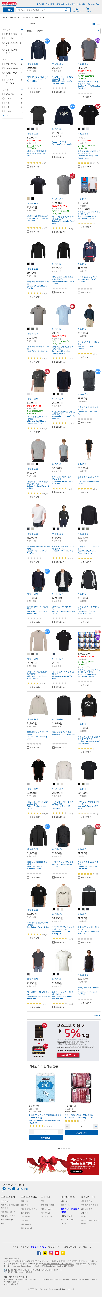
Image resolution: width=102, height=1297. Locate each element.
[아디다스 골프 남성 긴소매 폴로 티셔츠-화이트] (62, 528)
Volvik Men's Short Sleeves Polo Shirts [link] (37, 219)
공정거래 (84, 1213)
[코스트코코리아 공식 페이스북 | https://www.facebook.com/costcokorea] (39, 1254)
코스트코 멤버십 (29, 1196)
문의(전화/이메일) (48, 1205)
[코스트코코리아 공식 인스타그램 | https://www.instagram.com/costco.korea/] (51, 1254)
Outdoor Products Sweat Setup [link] (36, 807)
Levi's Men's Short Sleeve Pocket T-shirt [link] (62, 997)
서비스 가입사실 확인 (12, 1284)
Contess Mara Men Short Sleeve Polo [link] (87, 867)
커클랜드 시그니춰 (8, 1212)
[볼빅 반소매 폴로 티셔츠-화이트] (37, 198)
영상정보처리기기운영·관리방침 (62, 1246)
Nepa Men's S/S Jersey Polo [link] (38, 351)
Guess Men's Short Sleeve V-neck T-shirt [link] (38, 997)
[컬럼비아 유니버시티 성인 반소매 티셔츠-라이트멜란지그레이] (87, 128)
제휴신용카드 (26, 1224)
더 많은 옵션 (32, 63)
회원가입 (24, 1201)
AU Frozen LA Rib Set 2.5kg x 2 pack (79, 1117)
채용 (2, 1223)
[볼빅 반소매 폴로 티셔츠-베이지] (28, 198)
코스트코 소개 (8, 1196)
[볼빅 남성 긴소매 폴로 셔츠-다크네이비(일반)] (32, 263)
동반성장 (84, 1216)
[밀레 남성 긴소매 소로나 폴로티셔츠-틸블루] (37, 654)
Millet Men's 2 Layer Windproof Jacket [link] (35, 867)
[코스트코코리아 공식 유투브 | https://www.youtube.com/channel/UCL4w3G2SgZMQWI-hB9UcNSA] (57, 1254)
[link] (38, 60)
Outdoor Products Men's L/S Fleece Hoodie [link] (89, 742)
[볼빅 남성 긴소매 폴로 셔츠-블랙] (28, 263)
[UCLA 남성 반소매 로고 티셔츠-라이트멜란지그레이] (28, 394)
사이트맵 (15, 1246)
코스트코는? (6, 1201)
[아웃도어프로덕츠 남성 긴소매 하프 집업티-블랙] (53, 909)
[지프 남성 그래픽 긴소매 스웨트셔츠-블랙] (53, 784)
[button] (67, 10)
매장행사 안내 (66, 1216)
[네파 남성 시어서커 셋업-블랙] (28, 128)
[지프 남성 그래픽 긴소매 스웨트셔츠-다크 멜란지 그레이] (58, 784)
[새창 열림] (6, 1271)
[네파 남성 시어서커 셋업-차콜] (32, 128)
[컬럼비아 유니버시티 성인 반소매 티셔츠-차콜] (83, 128)
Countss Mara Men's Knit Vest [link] (87, 413)
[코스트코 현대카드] (63, 1059)
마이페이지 (25, 1216)
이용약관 (24, 1246)
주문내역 (24, 1220)
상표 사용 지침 (84, 1246)
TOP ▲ (97, 1015)
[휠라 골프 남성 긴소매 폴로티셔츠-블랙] (79, 909)
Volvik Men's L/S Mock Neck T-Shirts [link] (63, 282)
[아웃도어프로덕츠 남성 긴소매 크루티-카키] (58, 394)
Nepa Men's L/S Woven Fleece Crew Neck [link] (87, 552)
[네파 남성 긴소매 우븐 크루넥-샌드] (87, 528)
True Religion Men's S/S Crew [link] (38, 927)
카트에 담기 (46, 1138)
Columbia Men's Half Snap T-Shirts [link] (38, 737)
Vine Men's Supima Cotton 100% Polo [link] (62, 482)
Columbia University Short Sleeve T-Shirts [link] (88, 157)
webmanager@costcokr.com (21, 1266)
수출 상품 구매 (46, 1216)
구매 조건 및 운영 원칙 (89, 1205)
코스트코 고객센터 (13, 1184)
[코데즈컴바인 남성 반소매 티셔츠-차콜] (28, 528)
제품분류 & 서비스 (8, 1216)
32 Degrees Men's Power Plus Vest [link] (87, 993)
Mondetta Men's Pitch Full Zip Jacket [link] (88, 280)
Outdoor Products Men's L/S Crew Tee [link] (63, 417)
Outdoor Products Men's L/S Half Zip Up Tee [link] (63, 932)
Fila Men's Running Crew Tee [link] (63, 734)
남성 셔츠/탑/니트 (37, 17)
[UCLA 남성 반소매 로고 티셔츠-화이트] (32, 394)
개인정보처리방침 (38, 1246)
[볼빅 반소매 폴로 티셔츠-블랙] (32, 198)
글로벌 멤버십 (26, 1228)
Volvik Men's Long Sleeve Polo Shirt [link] (37, 287)
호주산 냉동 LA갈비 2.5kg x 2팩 (79, 1115)
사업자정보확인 (68, 1266)
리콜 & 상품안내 (47, 1209)
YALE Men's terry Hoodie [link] (62, 144)
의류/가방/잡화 (13, 17)
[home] (9, 3)
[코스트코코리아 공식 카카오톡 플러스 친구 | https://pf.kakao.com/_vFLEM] (45, 1254)
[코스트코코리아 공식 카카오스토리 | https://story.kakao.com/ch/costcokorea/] (63, 1254)
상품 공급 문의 (86, 1201)
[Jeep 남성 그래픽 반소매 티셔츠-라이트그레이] (87, 784)
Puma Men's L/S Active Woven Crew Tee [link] (86, 612)
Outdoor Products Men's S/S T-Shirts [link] (38, 487)
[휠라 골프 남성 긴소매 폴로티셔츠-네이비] (87, 909)
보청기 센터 (65, 1205)
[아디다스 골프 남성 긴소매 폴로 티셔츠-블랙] (53, 528)
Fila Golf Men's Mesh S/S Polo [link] (62, 677)
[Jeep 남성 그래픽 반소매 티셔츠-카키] (83, 784)
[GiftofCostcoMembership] (63, 1174)
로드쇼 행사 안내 (67, 1219)
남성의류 (25, 17)
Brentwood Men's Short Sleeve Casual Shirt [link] (61, 352)
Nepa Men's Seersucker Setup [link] (36, 154)
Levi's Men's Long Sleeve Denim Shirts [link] (37, 80)
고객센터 (45, 1196)
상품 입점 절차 (86, 1209)
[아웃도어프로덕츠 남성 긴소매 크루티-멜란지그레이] (62, 394)
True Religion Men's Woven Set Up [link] (88, 482)
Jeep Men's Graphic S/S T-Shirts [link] (88, 807)
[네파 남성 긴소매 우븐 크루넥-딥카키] (83, 528)
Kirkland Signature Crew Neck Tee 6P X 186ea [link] (87, 675)
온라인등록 (25, 1213)
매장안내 (64, 1201)
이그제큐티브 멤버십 (29, 1209)
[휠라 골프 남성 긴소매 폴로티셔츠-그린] (83, 909)
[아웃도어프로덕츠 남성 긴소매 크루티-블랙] (53, 394)
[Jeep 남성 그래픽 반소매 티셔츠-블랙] (79, 784)
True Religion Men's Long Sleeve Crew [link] (37, 612)
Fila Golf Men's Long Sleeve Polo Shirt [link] (88, 932)
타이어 (63, 1223)
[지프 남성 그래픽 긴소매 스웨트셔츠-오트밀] (62, 784)
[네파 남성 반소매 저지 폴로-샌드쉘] (37, 328)
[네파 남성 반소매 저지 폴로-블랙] (28, 328)
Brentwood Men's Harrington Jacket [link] (63, 612)
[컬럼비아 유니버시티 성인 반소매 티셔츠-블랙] (79, 128)
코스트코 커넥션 (7, 1219)
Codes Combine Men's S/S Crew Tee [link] (37, 552)
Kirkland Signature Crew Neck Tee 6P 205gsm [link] (87, 217)
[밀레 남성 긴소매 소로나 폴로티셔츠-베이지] (28, 654)
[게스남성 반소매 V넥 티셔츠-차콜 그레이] (28, 974)
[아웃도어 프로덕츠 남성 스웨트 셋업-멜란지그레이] (28, 784)
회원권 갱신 (25, 1205)
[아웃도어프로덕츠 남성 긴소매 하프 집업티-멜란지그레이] (58, 909)
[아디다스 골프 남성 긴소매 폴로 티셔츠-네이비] (58, 528)
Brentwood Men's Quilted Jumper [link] (62, 865)
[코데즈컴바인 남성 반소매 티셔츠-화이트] (37, 528)
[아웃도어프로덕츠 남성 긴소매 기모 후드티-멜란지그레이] (79, 719)
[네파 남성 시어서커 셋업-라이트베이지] (37, 128)
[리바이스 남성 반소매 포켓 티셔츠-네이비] (58, 974)
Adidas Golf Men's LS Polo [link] (62, 551)
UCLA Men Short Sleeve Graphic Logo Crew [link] (36, 422)
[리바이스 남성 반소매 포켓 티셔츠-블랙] (53, 974)
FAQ (42, 1201)
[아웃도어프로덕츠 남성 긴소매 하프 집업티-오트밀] (62, 909)
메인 (4, 17)
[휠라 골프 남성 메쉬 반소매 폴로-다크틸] (53, 654)
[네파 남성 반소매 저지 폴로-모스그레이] (32, 328)
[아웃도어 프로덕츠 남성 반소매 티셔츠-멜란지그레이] (28, 464)
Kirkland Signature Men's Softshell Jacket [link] (62, 82)
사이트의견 (45, 1213)
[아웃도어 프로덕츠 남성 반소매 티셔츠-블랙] (37, 464)
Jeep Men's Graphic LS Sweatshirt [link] (61, 807)
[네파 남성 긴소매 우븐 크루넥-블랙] (79, 528)
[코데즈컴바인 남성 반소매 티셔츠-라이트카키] (32, 528)
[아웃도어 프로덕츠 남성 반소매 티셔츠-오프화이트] (32, 464)
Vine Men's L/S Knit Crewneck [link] (85, 347)
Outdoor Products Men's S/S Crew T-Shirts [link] (89, 87)
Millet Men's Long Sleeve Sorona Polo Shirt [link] (37, 677)
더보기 (5, 115)
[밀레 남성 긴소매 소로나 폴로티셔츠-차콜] (32, 654)
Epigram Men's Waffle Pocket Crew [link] (63, 222)
